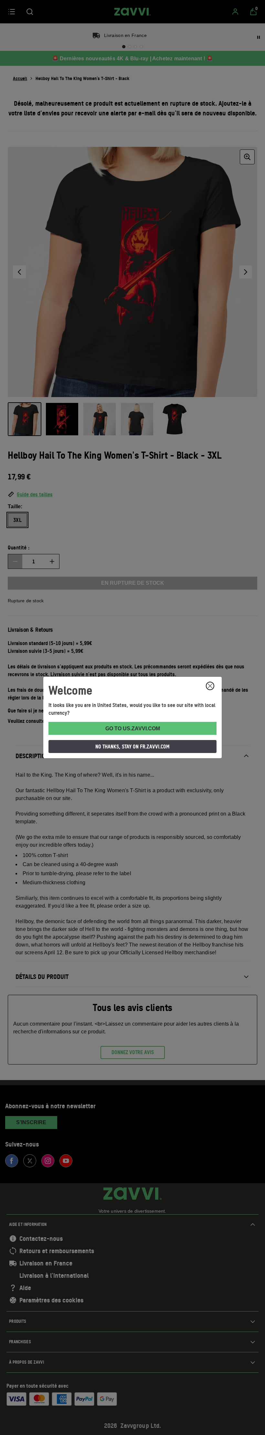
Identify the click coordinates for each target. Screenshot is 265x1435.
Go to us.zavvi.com (132, 728)
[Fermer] (210, 686)
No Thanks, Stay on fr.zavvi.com (132, 746)
